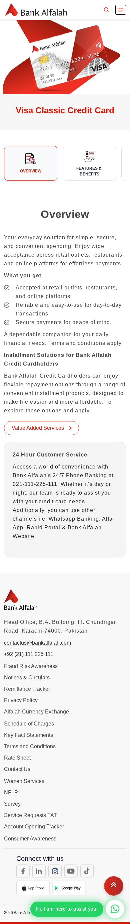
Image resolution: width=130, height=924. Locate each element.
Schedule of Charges (29, 724)
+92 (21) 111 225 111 (28, 654)
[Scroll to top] (113, 886)
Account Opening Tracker (34, 826)
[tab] (30, 163)
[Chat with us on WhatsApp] (115, 909)
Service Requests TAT (30, 815)
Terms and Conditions (30, 746)
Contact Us (17, 769)
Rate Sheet (17, 758)
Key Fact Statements (28, 735)
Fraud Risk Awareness (31, 666)
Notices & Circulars (27, 677)
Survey (12, 804)
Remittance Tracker (27, 689)
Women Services (24, 781)
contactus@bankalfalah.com (37, 643)
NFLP (11, 792)
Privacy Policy (21, 700)
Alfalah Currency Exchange (36, 711)
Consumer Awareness (30, 838)
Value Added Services (38, 428)
